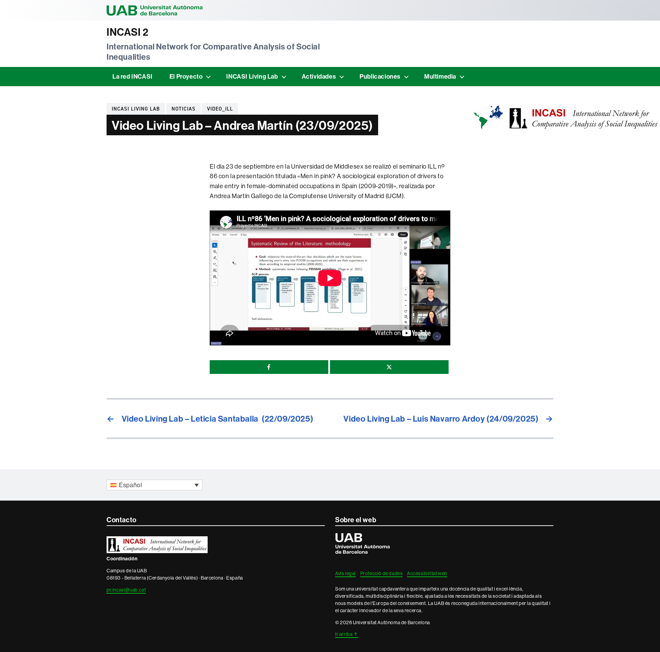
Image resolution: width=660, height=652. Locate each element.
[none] (154, 485)
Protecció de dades (381, 573)
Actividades (319, 76)
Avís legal (345, 573)
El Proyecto (186, 76)
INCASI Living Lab (252, 76)
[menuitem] (154, 485)
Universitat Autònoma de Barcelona (155, 10)
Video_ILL (220, 108)
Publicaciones (380, 76)
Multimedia (440, 76)
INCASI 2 (127, 32)
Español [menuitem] (130, 485)
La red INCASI (132, 76)
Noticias (184, 108)
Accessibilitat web (427, 573)
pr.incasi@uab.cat (126, 590)
